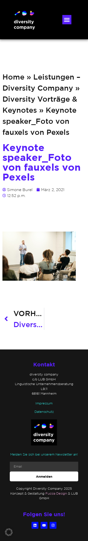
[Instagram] (53, 525)
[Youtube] (44, 525)
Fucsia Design (56, 493)
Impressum (44, 403)
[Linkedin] (35, 525)
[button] (67, 19)
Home (13, 77)
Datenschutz (44, 412)
